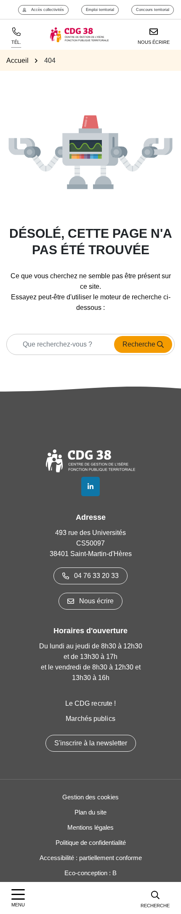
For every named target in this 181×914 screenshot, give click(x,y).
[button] (155, 898)
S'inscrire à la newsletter (90, 743)
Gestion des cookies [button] (90, 797)
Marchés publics (90, 718)
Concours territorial (152, 10)
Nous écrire (96, 601)
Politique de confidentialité (91, 842)
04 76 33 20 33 (96, 575)
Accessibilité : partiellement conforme (91, 857)
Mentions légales (90, 827)
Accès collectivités (47, 10)
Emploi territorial (100, 10)
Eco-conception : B (90, 872)
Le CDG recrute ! (90, 703)
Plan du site (90, 812)
